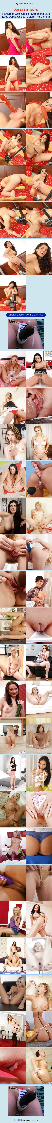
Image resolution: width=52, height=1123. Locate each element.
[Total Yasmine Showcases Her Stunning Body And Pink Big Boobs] (39, 809)
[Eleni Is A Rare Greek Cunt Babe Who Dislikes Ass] (39, 919)
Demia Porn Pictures (26, 9)
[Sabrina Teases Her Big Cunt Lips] (39, 699)
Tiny (23, 3)
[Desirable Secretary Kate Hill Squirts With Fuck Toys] (39, 846)
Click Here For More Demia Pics (26, 315)
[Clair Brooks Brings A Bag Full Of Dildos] (39, 369)
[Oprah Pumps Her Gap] (13, 369)
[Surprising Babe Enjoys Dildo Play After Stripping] (13, 882)
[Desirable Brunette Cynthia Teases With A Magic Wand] (13, 515)
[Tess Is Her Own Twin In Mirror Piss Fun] (39, 405)
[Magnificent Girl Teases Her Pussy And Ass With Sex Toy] (39, 882)
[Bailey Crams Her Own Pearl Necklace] (39, 772)
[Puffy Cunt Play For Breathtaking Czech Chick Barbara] (13, 1029)
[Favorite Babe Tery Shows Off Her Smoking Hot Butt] (39, 1066)
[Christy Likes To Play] (39, 479)
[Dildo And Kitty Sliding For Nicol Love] (13, 625)
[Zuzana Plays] (13, 919)
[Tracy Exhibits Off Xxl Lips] (13, 846)
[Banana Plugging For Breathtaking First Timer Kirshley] (13, 589)
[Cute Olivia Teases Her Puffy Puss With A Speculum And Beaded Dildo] (39, 956)
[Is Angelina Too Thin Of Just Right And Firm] (13, 736)
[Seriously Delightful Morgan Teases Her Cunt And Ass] (13, 772)
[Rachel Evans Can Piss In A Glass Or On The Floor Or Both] (39, 1029)
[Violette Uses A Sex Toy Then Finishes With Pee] (13, 662)
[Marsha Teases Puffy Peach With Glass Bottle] (13, 442)
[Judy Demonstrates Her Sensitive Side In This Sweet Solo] (13, 1066)
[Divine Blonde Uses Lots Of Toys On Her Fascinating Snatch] (13, 992)
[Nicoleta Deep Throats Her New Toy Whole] (39, 589)
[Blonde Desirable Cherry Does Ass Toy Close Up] (13, 405)
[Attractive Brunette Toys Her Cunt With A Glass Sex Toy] (39, 736)
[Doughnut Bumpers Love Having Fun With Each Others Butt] (13, 956)
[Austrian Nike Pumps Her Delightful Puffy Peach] (39, 625)
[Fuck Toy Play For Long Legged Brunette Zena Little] (13, 552)
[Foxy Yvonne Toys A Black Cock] (39, 552)
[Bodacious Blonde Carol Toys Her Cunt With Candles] (13, 809)
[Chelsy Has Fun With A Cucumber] (13, 699)
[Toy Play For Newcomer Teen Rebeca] (39, 662)
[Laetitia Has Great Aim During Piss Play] (13, 479)
